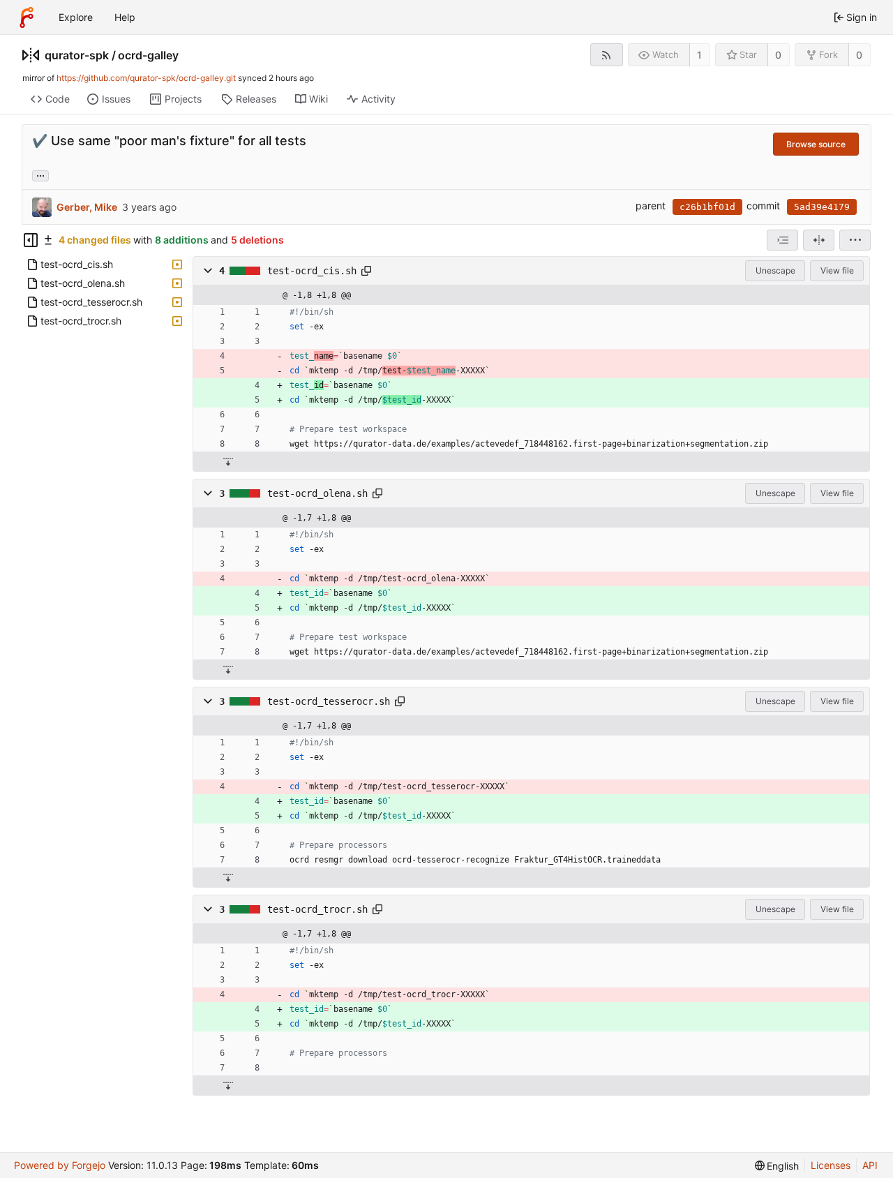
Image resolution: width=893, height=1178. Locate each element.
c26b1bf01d (707, 207)
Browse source (816, 144)
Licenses (830, 1165)
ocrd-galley (148, 55)
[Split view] (818, 240)
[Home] (26, 17)
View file (837, 270)
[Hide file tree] (31, 240)
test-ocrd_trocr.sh (317, 909)
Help (124, 17)
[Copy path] (366, 271)
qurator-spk (77, 55)
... (40, 174)
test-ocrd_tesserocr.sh (328, 701)
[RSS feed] (606, 54)
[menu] (855, 240)
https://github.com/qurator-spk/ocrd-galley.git (146, 78)
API (870, 1165)
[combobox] (782, 240)
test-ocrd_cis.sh (312, 270)
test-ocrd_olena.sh (317, 493)
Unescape (775, 270)
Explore (76, 17)
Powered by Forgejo (59, 1165)
